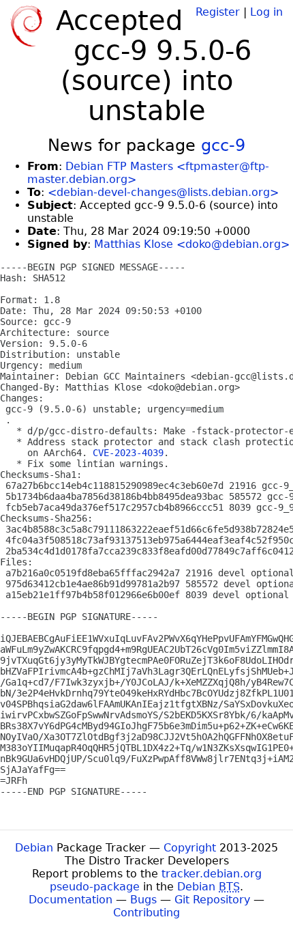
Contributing (146, 912)
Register (218, 11)
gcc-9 (223, 145)
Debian (34, 847)
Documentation (70, 899)
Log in (266, 11)
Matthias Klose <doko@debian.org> (192, 244)
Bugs (143, 899)
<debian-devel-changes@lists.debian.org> (163, 192)
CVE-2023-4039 (128, 452)
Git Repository (212, 899)
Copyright (190, 847)
